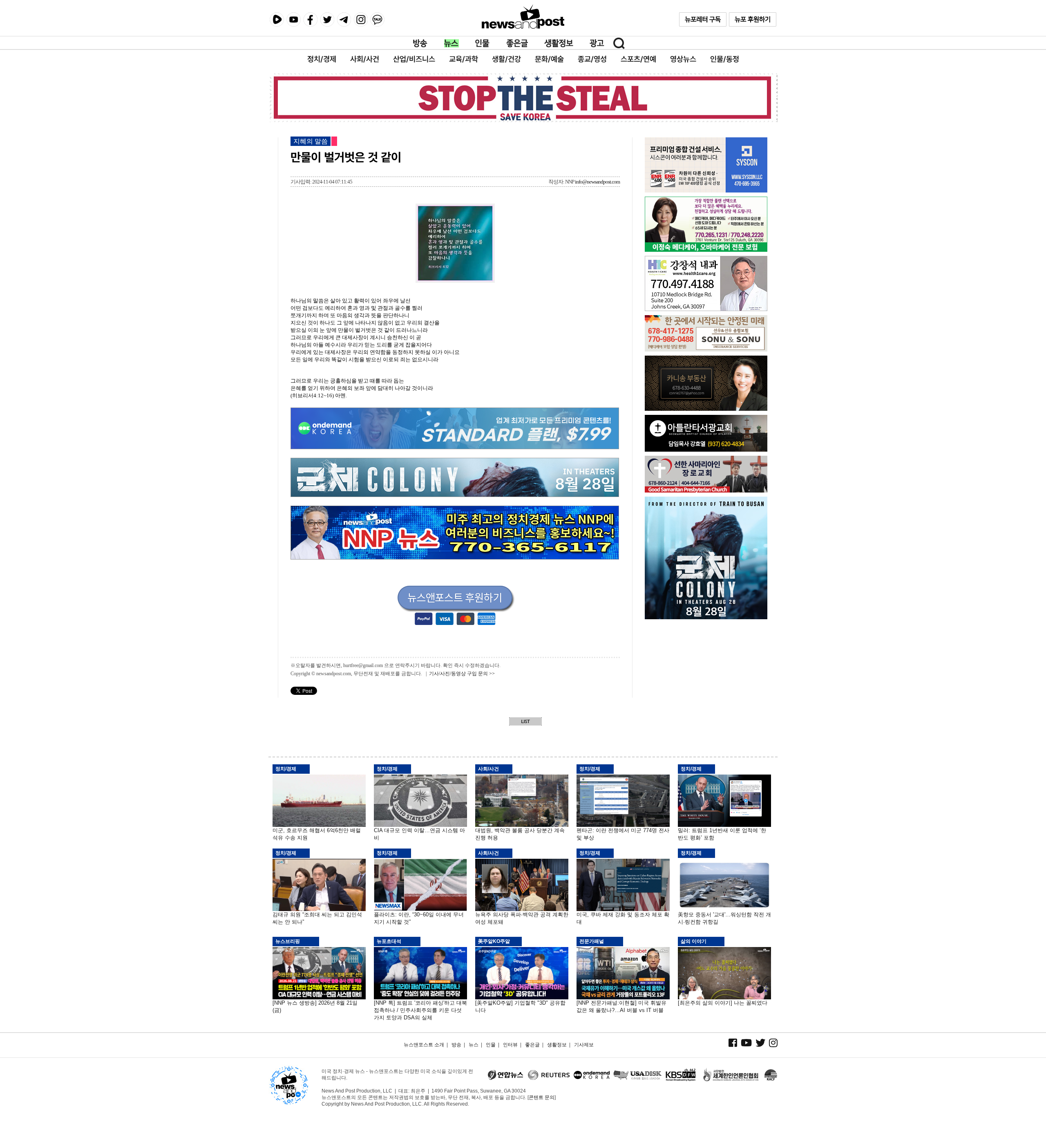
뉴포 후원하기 (752, 19)
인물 (482, 43)
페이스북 (310, 19)
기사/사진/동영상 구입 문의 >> (462, 673)
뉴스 (451, 43)
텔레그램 (344, 19)
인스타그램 (360, 19)
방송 (420, 43)
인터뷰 (510, 1045)
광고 (597, 43)
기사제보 (584, 1045)
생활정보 (558, 43)
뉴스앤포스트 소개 (424, 1045)
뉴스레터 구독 (702, 19)
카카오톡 (377, 19)
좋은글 (517, 43)
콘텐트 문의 (541, 1097)
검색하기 (619, 43)
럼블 (277, 19)
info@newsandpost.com (597, 182)
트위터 (327, 19)
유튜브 (293, 19)
